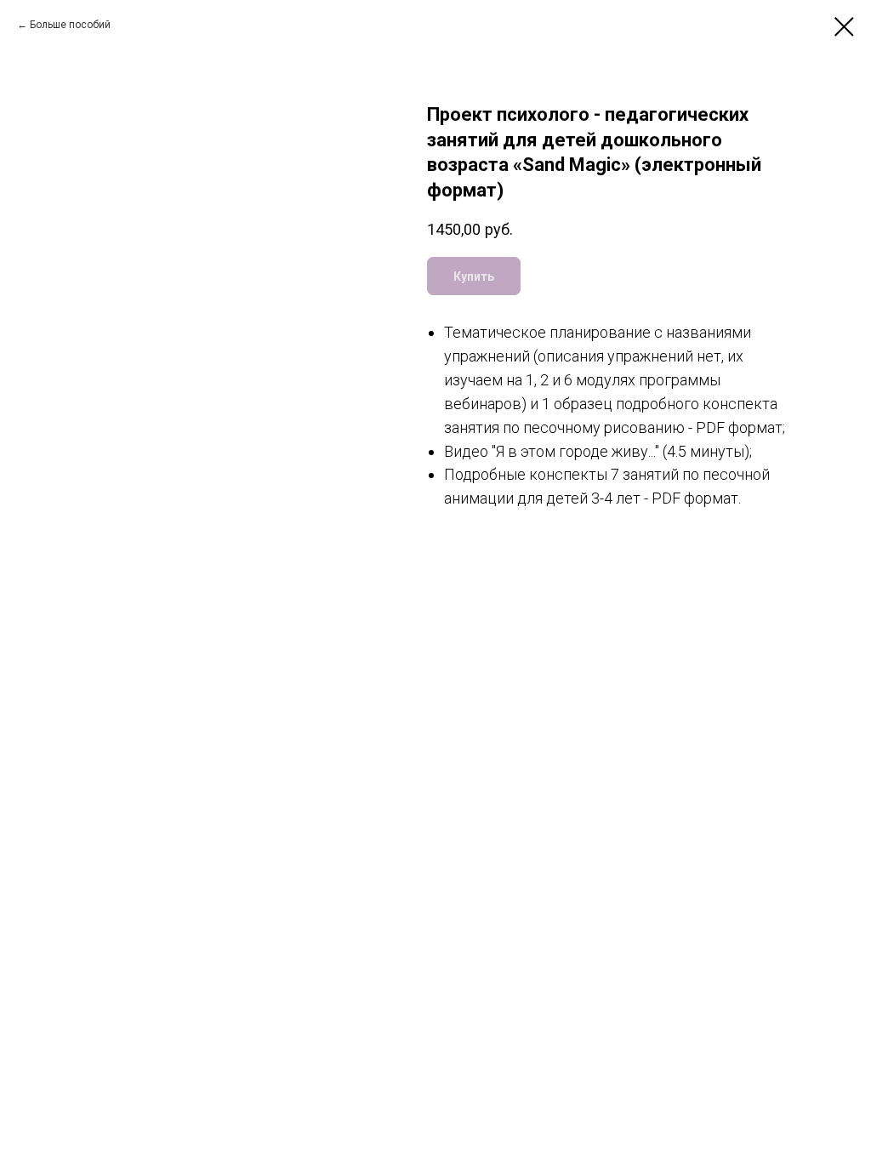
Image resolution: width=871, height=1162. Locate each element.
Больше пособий (70, 25)
